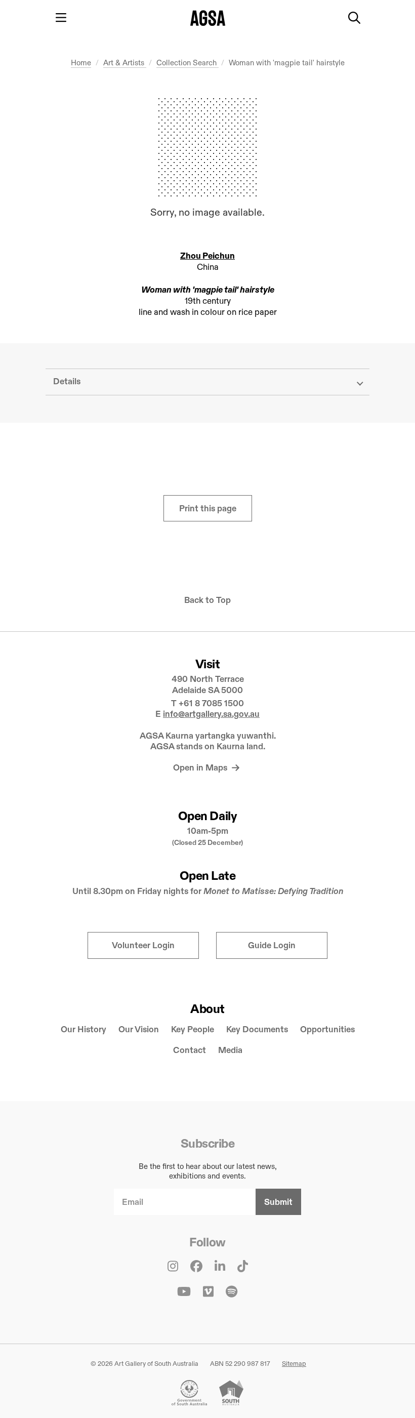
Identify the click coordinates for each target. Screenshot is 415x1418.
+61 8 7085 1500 (211, 703)
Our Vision (138, 1029)
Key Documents (257, 1029)
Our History (83, 1029)
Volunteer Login (143, 945)
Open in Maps (201, 767)
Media (230, 1050)
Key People (192, 1029)
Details (66, 381)
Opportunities (327, 1029)
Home (81, 62)
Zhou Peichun (207, 256)
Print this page (207, 508)
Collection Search (187, 62)
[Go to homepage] (207, 18)
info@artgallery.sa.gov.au (211, 714)
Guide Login (272, 945)
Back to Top (207, 600)
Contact (189, 1050)
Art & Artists (124, 62)
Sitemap (294, 1363)
